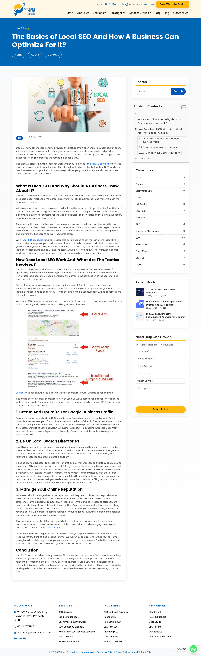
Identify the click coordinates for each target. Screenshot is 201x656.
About (35, 54)
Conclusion (146, 158)
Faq (157, 13)
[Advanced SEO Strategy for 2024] (69, 104)
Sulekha (51, 453)
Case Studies (156, 621)
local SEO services (99, 163)
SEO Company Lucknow (71, 626)
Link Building (141, 204)
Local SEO (141, 211)
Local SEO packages (32, 240)
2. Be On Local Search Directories (161, 147)
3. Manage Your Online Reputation (161, 152)
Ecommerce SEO (144, 191)
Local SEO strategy (50, 527)
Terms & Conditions (126, 652)
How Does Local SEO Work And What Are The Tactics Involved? (160, 131)
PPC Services (66, 636)
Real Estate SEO (112, 621)
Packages (116, 13)
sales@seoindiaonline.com (136, 4)
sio (165, 295)
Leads (139, 197)
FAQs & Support (157, 617)
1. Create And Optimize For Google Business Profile (160, 140)
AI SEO (139, 177)
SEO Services (65, 612)
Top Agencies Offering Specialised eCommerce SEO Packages (164, 303)
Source (20, 392)
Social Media (142, 251)
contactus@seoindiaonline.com (34, 632)
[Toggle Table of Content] (182, 107)
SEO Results (155, 626)
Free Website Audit (172, 4)
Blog (166, 13)
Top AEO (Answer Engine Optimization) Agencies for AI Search (165, 315)
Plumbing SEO (111, 631)
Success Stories (139, 13)
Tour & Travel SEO (113, 641)
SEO (19, 138)
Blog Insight (155, 612)
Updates (140, 258)
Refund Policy (145, 652)
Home (69, 13)
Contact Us (180, 13)
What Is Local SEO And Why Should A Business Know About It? (159, 121)
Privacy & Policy (105, 652)
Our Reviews (155, 631)
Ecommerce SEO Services (72, 621)
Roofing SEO (110, 617)
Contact (53, 54)
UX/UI (138, 264)
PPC (138, 224)
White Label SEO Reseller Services (77, 631)
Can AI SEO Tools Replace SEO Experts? (161, 291)
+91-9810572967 (105, 4)
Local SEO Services (69, 617)
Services (98, 13)
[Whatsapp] (193, 649)
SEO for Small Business (116, 612)
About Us (83, 13)
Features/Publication (160, 636)
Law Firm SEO (111, 626)
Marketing (140, 217)
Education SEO (111, 636)
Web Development (69, 641)
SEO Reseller (142, 244)
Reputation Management (148, 231)
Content (140, 184)
